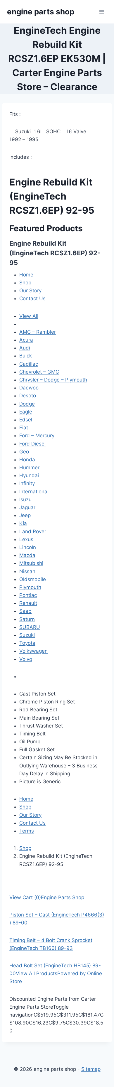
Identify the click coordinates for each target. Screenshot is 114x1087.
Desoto (27, 396)
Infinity (27, 483)
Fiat (23, 428)
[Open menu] (101, 11)
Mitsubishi (31, 563)
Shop (25, 283)
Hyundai (29, 475)
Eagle (25, 412)
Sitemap (91, 1069)
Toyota (27, 643)
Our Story (30, 290)
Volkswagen (33, 651)
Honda (27, 460)
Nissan (27, 571)
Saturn (27, 619)
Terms (26, 831)
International (34, 491)
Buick (25, 356)
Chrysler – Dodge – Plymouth (53, 380)
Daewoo (29, 388)
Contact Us (32, 298)
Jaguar (27, 507)
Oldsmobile (32, 579)
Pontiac (28, 595)
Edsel (25, 420)
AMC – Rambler (37, 332)
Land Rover (32, 531)
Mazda (27, 555)
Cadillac (28, 364)
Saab (25, 611)
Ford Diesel (32, 444)
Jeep (25, 515)
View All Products (36, 973)
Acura (26, 340)
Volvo (25, 659)
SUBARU (29, 627)
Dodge (27, 404)
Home (26, 275)
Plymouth (30, 587)
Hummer (29, 467)
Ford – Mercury (36, 435)
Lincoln (27, 547)
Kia (23, 523)
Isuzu (25, 499)
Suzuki (27, 635)
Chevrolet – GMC (39, 372)
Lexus (26, 539)
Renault (28, 603)
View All (28, 316)
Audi (24, 348)
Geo (24, 452)
